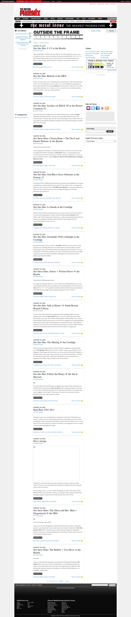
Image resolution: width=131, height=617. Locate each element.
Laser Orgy (79, 21)
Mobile (63, 612)
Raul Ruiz (60, 432)
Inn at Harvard (43, 401)
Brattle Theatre (44, 67)
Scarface (42, 129)
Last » (67, 581)
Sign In (34, 585)
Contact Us (64, 604)
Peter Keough (39, 50)
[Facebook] (98, 109)
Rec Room (30, 606)
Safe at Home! (43, 333)
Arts (29, 604)
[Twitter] (93, 109)
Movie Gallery (37, 501)
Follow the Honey (53, 401)
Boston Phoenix (51, 602)
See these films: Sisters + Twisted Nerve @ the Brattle (56, 273)
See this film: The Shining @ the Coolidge (54, 342)
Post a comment (76, 67)
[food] (70, 19)
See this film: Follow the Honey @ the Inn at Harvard (55, 375)
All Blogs (35, 42)
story (46, 490)
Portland (31, 1)
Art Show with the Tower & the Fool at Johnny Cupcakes (22, 44)
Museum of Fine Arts (45, 96)
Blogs (107, 4)
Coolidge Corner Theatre (40, 228)
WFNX (53, 1)
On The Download (27, 21)
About (122, 1)
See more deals (112, 70)
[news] (46, 19)
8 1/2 (49, 67)
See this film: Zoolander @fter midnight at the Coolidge (56, 238)
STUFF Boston (46, 1)
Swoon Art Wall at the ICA (22, 34)
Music (18, 607)
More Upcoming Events (21, 117)
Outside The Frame (52, 21)
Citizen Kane (52, 165)
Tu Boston (59, 1)
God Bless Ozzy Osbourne (53, 198)
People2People (51, 608)
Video (29, 607)
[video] (100, 19)
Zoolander (57, 262)
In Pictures (113, 4)
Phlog (72, 21)
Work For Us (64, 608)
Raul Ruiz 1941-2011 (44, 409)
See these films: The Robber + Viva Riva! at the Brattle (57, 551)
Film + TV (19, 608)
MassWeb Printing (52, 609)
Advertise (128, 1)
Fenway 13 (43, 198)
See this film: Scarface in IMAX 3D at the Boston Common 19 (57, 107)
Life (28, 603)
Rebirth (53, 96)
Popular (111, 31)
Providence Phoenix (52, 604)
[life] (78, 19)
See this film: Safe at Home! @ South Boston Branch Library (55, 307)
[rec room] (92, 19)
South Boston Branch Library (56, 333)
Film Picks (36, 67)
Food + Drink (31, 602)
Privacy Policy (65, 606)
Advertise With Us (66, 607)
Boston (27, 1)
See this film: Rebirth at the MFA (49, 76)
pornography (52, 501)
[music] (53, 19)
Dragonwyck (55, 541)
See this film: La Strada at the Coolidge (52, 207)
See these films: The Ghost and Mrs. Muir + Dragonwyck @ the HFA (55, 512)
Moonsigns (93, 4)
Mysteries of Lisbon (38, 432)
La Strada (57, 228)
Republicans (45, 501)
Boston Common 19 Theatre (53, 129)
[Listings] (25, 19)
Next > (62, 581)
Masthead (64, 603)
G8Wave (50, 612)
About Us (64, 602)
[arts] (83, 19)
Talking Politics (39, 21)
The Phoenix (20, 1)
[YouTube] (102, 109)
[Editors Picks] (36, 19)
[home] (18, 19)
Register (40, 585)
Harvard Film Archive (45, 541)
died (78, 421)
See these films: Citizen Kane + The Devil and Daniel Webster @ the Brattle (56, 140)
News (18, 606)
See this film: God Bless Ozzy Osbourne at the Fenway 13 (56, 176)
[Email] (88, 109)
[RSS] (107, 109)
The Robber (51, 577)
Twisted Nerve (52, 296)
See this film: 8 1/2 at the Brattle (49, 48)
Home (18, 602)
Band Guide (100, 4)
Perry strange (39, 441)
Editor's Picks (20, 604)
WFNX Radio (51, 607)
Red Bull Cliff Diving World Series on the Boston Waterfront (23, 38)
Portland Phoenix (52, 603)
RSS (63, 611)
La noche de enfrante (51, 432)
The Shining (57, 365)
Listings (18, 603)
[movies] (60, 19)
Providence (38, 1)
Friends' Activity (96, 31)
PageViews (88, 21)
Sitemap (64, 609)
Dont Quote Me (64, 21)
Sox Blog (103, 57)
